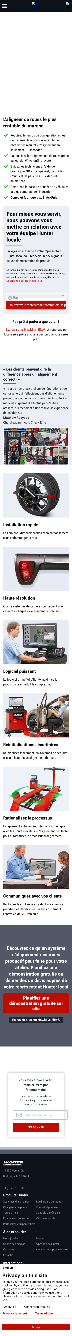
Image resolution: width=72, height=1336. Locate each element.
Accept (36, 1327)
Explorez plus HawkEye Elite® (26, 329)
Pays (16, 297)
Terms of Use (44, 1313)
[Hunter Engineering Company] (36, 6)
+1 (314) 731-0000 (14, 1188)
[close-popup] (68, 1268)
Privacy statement (14, 1313)
